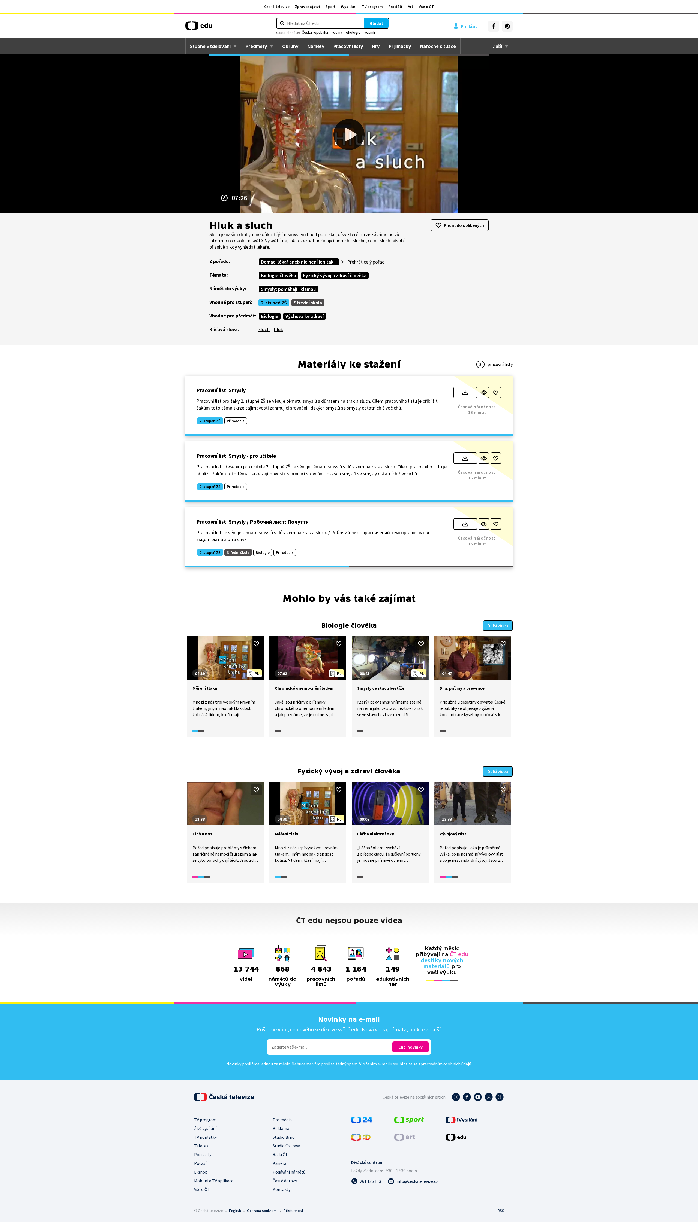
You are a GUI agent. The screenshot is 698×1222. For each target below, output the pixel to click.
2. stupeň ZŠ (274, 303)
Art (410, 6)
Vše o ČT (426, 6)
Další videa (498, 625)
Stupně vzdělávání (210, 46)
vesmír (369, 32)
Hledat (376, 23)
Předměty (256, 46)
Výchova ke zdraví (304, 316)
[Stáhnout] (465, 392)
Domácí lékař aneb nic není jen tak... (299, 262)
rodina (337, 32)
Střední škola (308, 303)
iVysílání (349, 6)
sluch (264, 329)
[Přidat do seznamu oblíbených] (496, 392)
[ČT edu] (198, 27)
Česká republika (315, 32)
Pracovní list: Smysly (221, 390)
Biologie (269, 316)
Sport (331, 6)
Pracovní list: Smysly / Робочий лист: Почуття (252, 521)
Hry (376, 46)
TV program (372, 6)
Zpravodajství (307, 6)
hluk (278, 329)
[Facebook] (493, 26)
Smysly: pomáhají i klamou (288, 289)
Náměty (316, 46)
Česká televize (277, 6)
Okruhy (290, 46)
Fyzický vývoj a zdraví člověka (334, 275)
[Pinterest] (507, 26)
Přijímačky (400, 46)
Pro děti (395, 6)
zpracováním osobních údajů (444, 1064)
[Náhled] (484, 392)
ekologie (353, 32)
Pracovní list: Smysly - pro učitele (236, 455)
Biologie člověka (278, 275)
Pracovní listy (348, 46)
